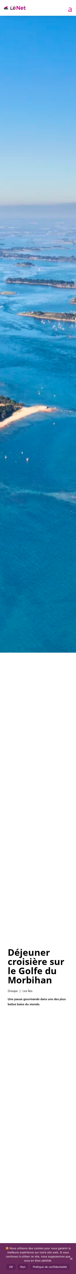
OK (11, 1266)
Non (23, 1266)
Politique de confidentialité (50, 1266)
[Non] (71, 1259)
